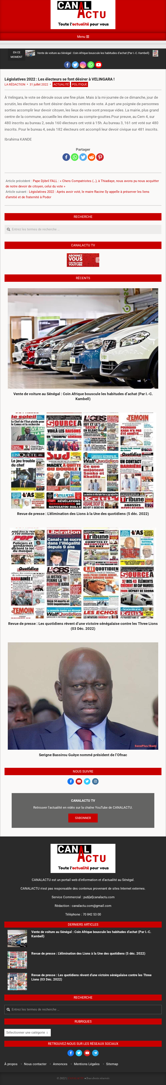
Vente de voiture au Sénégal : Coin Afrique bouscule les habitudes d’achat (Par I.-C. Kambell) (93, 53)
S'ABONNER (83, 818)
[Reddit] (91, 157)
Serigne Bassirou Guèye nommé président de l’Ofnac (83, 755)
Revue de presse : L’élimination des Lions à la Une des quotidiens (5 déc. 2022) (83, 514)
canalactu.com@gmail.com (91, 906)
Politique (79, 84)
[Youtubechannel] (98, 64)
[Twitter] (75, 64)
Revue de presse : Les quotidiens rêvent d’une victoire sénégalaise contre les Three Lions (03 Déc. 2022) (83, 626)
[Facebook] (67, 64)
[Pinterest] (100, 157)
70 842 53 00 (92, 914)
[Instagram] (83, 64)
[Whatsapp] (90, 64)
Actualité (61, 84)
